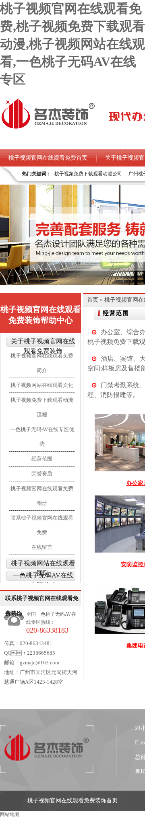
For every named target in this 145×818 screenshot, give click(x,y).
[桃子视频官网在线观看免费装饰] (48, 128)
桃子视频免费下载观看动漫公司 (88, 174)
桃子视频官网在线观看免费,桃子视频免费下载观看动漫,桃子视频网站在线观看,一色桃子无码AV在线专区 (72, 43)
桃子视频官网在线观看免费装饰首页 (72, 800)
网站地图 (9, 814)
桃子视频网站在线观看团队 (43, 568)
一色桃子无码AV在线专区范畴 (43, 580)
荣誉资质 (41, 474)
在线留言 (41, 547)
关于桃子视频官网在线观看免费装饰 (43, 346)
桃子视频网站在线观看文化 (41, 385)
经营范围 (41, 459)
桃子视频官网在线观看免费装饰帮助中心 (40, 315)
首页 (92, 300)
